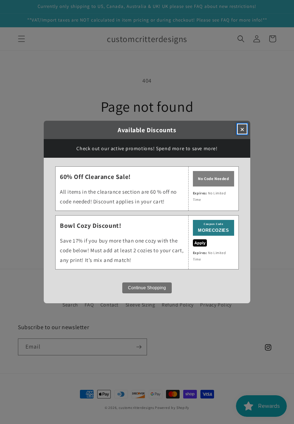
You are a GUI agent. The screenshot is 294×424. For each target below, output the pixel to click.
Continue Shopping (147, 287)
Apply (199, 243)
